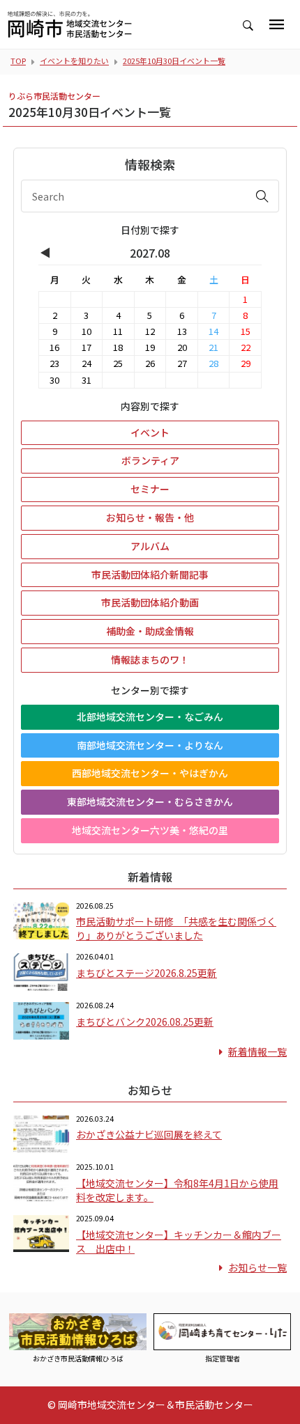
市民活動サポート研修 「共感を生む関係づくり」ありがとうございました (176, 928)
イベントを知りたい (74, 60)
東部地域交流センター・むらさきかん (150, 801)
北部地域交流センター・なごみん (150, 716)
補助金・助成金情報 (150, 631)
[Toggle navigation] (276, 24)
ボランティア (150, 460)
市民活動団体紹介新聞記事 (150, 574)
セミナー (150, 489)
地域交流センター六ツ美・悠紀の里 (150, 830)
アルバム (150, 546)
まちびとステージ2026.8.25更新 (146, 973)
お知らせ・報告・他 (150, 517)
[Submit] (262, 196)
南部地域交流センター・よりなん (150, 745)
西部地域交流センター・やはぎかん (150, 773)
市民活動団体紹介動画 (150, 602)
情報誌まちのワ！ (150, 659)
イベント (150, 432)
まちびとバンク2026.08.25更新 (144, 1021)
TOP (18, 60)
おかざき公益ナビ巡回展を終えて (149, 1134)
